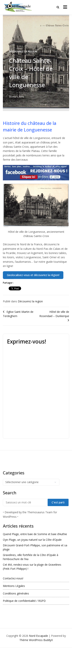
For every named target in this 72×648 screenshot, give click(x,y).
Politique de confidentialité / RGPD (24, 601)
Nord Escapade (38, 636)
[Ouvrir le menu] (65, 7)
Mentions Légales (14, 586)
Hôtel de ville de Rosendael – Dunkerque (54, 314)
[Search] (58, 7)
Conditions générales (16, 593)
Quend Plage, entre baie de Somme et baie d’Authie (35, 534)
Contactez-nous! (13, 578)
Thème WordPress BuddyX (36, 640)
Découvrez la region (23, 51)
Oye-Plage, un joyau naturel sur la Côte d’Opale (32, 539)
